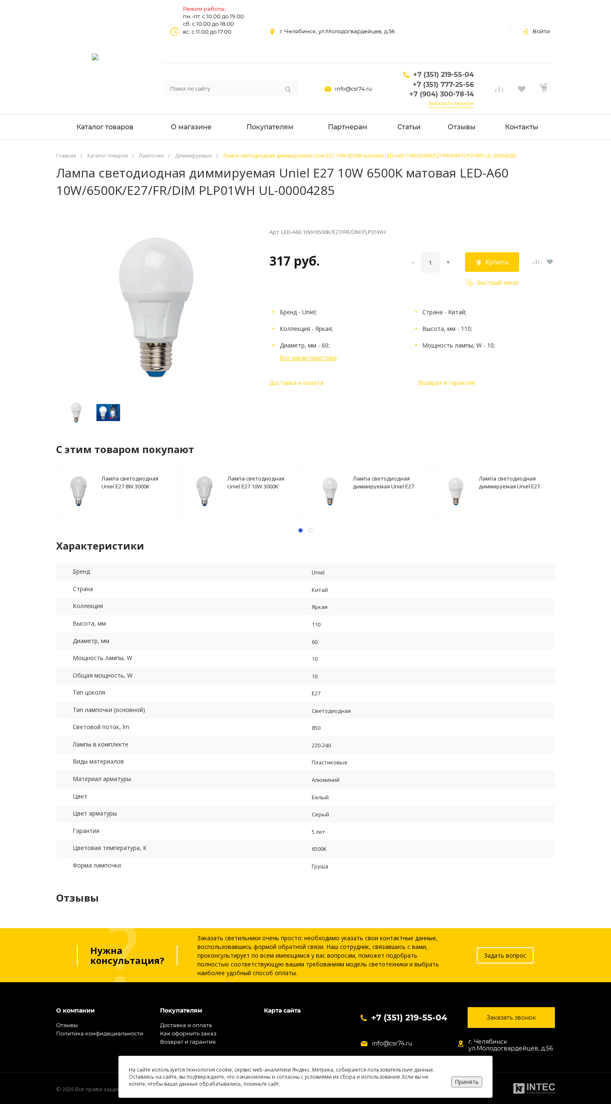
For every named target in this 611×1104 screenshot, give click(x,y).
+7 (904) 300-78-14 (441, 94)
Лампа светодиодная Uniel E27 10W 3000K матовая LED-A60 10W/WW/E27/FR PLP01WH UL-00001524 (260, 482)
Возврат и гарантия (446, 383)
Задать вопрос (505, 955)
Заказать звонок (451, 103)
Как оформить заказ (188, 1033)
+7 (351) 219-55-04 (443, 75)
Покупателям (181, 1010)
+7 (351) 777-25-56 (443, 85)
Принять (467, 1082)
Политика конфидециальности (99, 1033)
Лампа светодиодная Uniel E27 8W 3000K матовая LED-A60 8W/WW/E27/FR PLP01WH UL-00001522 (133, 482)
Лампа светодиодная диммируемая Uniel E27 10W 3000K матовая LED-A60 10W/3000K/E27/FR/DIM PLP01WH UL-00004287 (513, 482)
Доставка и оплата (296, 383)
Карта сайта (282, 1010)
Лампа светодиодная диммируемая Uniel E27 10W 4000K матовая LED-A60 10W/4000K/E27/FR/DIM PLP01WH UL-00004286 (387, 482)
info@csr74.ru (353, 88)
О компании (75, 1010)
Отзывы (67, 1025)
